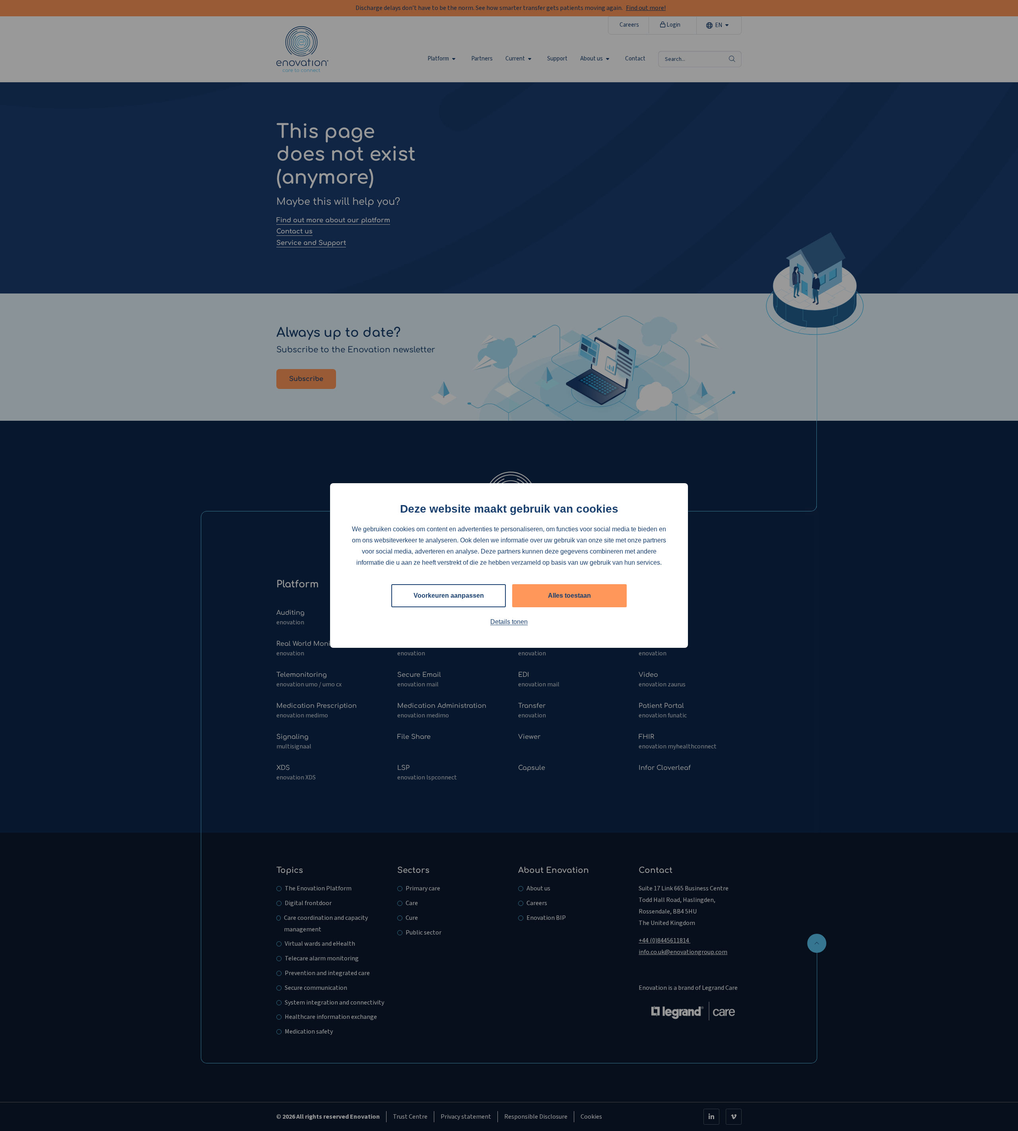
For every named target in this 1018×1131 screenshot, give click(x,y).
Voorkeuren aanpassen (449, 595)
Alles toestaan (569, 595)
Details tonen (509, 621)
